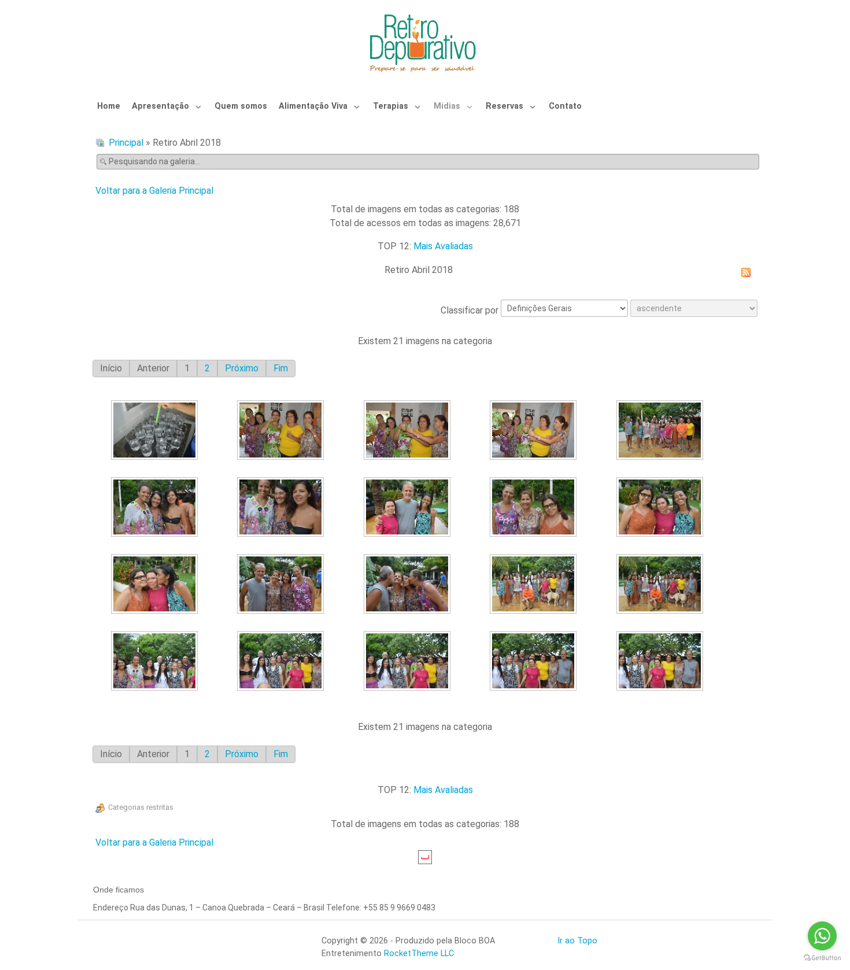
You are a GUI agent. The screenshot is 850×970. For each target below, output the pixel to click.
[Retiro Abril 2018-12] (282, 585)
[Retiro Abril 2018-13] (408, 585)
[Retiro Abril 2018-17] (282, 662)
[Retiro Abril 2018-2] (282, 431)
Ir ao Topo (577, 941)
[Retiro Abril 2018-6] (156, 508)
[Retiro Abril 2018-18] (408, 662)
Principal (126, 142)
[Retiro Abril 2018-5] (661, 431)
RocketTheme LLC (419, 953)
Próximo (241, 368)
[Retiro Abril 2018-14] (535, 585)
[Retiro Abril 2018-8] (408, 508)
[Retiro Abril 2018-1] (156, 431)
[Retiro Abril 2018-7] (282, 508)
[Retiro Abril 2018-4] (535, 431)
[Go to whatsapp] (822, 935)
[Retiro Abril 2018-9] (535, 508)
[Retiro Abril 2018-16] (156, 662)
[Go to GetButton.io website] (822, 958)
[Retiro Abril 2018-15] (661, 585)
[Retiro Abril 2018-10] (661, 508)
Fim (281, 368)
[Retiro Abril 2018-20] (661, 662)
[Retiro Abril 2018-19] (535, 662)
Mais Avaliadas (443, 246)
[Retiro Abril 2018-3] (408, 431)
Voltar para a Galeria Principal (154, 190)
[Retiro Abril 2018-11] (156, 585)
